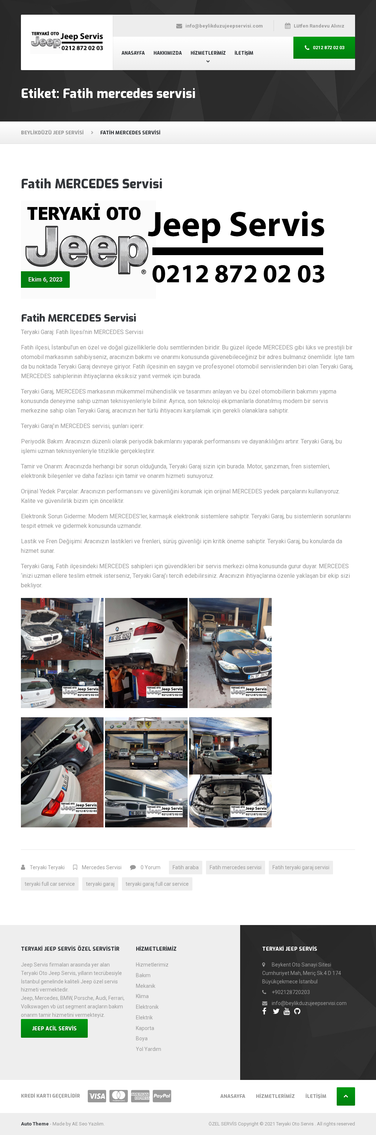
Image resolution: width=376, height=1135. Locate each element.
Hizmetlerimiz (208, 53)
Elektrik (144, 1017)
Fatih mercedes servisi (235, 867)
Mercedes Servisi (102, 867)
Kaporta (145, 1028)
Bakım (143, 975)
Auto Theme (35, 1124)
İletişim (244, 53)
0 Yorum (150, 867)
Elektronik (147, 1007)
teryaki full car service (50, 884)
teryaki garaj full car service (157, 884)
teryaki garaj (100, 884)
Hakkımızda (167, 53)
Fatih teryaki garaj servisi (300, 867)
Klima (142, 996)
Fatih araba (186, 867)
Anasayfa (133, 53)
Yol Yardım (148, 1049)
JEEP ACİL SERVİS (54, 1028)
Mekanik (145, 986)
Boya (142, 1038)
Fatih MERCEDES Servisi (92, 184)
